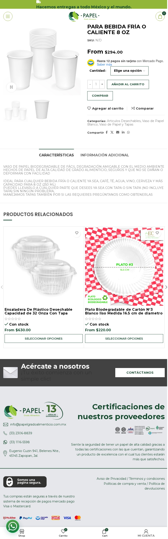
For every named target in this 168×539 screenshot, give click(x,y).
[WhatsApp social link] (128, 132)
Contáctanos (140, 373)
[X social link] (112, 132)
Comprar (100, 95)
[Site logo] (84, 16)
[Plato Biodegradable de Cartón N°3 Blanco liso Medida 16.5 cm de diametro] (124, 267)
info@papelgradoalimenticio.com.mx (38, 424)
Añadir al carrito (128, 84)
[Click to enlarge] (11, 87)
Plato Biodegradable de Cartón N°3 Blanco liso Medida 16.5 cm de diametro (124, 311)
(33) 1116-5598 (19, 442)
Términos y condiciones (147, 479)
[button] (7, 56)
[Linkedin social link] (123, 132)
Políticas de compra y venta (125, 484)
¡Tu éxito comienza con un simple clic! (56, 372)
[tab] (56, 155)
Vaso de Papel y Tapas (116, 124)
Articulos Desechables (124, 121)
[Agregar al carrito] (76, 233)
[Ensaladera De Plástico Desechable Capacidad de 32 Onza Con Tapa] (44, 267)
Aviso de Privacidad (111, 479)
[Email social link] (118, 132)
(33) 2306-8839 (20, 433)
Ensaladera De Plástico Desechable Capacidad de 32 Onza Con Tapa (39, 311)
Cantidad (97, 71)
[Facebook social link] (106, 132)
